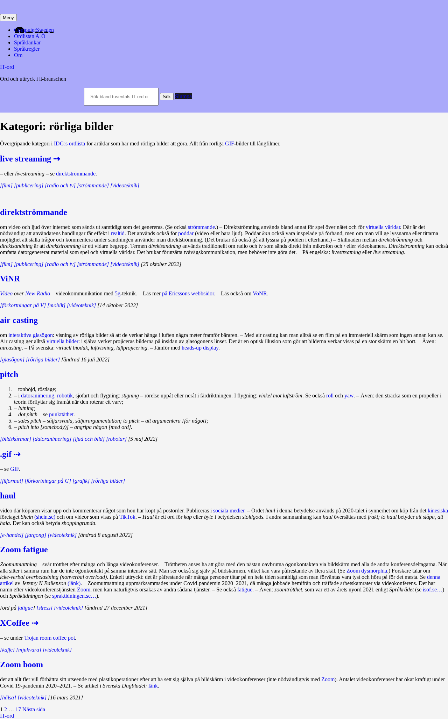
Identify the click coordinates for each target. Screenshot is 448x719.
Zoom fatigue (24, 549)
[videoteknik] (124, 185)
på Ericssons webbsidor (188, 293)
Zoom (83, 589)
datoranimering (37, 395)
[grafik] (81, 481)
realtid (118, 233)
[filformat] (11, 481)
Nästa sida (33, 709)
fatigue (244, 589)
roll (330, 395)
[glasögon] (12, 359)
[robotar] (116, 439)
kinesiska (438, 510)
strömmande (201, 227)
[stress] (44, 608)
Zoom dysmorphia (366, 571)
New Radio (37, 293)
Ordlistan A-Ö (30, 36)
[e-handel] (11, 535)
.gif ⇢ (10, 454)
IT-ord (7, 67)
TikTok (127, 517)
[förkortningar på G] (47, 481)
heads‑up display (200, 348)
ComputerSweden (34, 30)
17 (18, 709)
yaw (349, 395)
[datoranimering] (52, 439)
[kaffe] (7, 650)
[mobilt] (56, 305)
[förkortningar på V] (23, 305)
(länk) (74, 583)
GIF (229, 143)
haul (8, 495)
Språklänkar (27, 42)
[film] (6, 185)
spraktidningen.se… (74, 596)
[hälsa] (8, 697)
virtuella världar (383, 227)
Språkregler (27, 49)
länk (153, 686)
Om (18, 55)
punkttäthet (61, 414)
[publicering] (28, 185)
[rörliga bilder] (43, 359)
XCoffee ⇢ (19, 622)
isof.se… (432, 589)
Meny (8, 17)
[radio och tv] (60, 185)
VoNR (260, 293)
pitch (9, 374)
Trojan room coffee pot (49, 638)
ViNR (10, 278)
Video (6, 293)
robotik (65, 395)
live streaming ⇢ (30, 158)
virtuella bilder (62, 341)
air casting (19, 320)
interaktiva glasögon (30, 335)
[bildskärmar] (15, 439)
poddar (186, 233)
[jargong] (35, 535)
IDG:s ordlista (69, 143)
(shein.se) (44, 517)
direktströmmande (76, 174)
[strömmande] (93, 185)
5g (117, 293)
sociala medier (228, 510)
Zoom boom (21, 664)
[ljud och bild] (89, 439)
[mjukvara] (28, 650)
